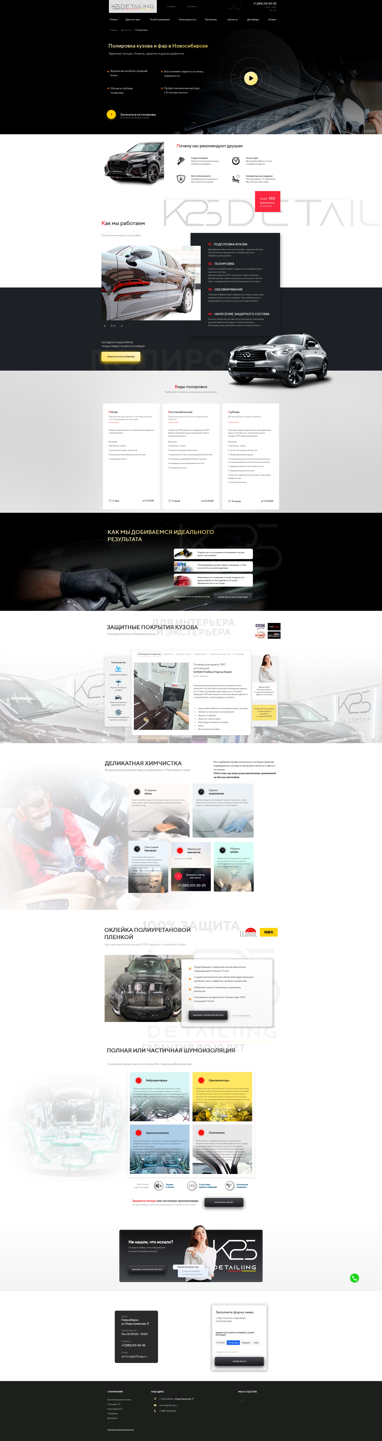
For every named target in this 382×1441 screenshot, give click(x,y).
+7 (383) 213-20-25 (264, 3)
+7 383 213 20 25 (167, 1411)
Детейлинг (253, 19)
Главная (113, 30)
